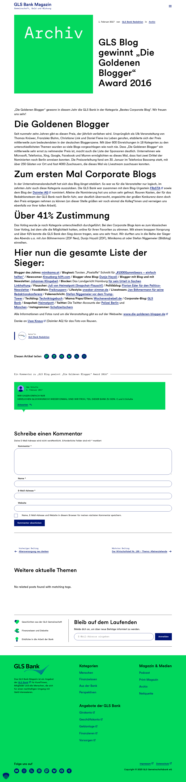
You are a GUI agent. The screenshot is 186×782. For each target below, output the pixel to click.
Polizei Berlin (110, 302)
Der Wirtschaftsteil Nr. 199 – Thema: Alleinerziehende (139, 551)
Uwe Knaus (35, 321)
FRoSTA (155, 188)
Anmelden (163, 636)
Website (22, 503)
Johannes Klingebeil (44, 281)
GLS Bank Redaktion (132, 22)
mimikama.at (50, 272)
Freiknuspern (58, 289)
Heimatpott (46, 302)
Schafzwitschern (61, 307)
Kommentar (24, 446)
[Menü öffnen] (170, 6)
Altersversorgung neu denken (34, 551)
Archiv (152, 22)
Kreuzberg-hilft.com (56, 277)
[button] (6, 776)
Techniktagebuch (51, 298)
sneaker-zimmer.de (95, 289)
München (20, 307)
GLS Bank (23, 682)
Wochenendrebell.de (108, 298)
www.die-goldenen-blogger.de (144, 314)
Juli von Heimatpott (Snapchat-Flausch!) (75, 285)
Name (22, 478)
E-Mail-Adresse (26, 490)
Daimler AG (40, 192)
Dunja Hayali (108, 277)
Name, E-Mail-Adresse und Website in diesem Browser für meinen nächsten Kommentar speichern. (72, 515)
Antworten (22, 404)
